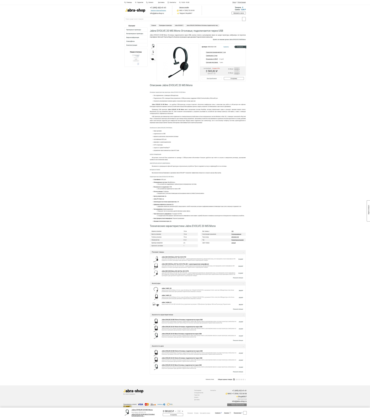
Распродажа (197, 390)
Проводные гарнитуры (133, 29)
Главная (153, 25)
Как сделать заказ (205, 413)
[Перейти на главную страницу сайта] (135, 10)
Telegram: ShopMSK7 (185, 13)
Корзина (226, 413)
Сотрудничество (198, 392)
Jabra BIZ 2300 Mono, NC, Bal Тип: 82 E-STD (175, 271)
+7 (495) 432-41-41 (158, 7)
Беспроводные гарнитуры (134, 33)
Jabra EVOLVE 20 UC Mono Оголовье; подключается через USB (182, 334)
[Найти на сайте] (244, 19)
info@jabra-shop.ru (239, 401)
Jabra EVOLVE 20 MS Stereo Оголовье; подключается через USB (182, 319)
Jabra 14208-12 (166, 302)
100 (232, 231)
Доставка (161, 2)
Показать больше (238, 278)
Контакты (173, 2)
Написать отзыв (210, 379)
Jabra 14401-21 (166, 295)
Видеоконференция (132, 37)
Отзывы (196, 413)
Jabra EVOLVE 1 (179, 25)
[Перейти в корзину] (233, 9)
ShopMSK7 (242, 397)
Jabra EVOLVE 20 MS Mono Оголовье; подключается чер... (143, 415)
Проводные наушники (237, 240)
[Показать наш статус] (136, 60)
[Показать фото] (153, 46)
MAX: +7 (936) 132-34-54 (186, 10)
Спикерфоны (130, 41)
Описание (190, 413)
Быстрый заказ (212, 78)
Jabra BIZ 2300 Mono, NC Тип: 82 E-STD (174, 257)
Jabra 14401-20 (166, 288)
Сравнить (217, 413)
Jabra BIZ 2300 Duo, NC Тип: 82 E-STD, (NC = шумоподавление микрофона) (185, 264)
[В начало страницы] (245, 413)
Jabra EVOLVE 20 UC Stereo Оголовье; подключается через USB (182, 326)
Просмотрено (237, 413)
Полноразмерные (236, 234)
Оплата (150, 2)
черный (233, 243)
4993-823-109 (235, 237)
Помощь (129, 2)
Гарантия (140, 2)
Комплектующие (131, 45)
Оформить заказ (238, 13)
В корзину (234, 78)
